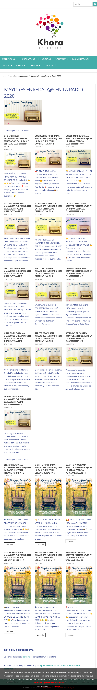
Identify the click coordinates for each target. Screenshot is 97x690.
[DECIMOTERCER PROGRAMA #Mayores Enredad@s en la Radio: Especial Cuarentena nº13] (17, 169)
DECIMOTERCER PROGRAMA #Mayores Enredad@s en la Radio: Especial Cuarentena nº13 (17, 141)
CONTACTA (48, 65)
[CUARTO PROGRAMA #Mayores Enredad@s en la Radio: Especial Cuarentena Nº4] (17, 365)
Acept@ (56, 686)
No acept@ (42, 686)
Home (4, 76)
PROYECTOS (45, 59)
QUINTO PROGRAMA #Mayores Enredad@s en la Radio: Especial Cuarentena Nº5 (79, 272)
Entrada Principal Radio (19, 76)
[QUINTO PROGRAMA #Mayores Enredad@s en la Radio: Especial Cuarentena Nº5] (79, 300)
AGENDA (20, 65)
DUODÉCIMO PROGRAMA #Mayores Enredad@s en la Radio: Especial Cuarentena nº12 (48, 140)
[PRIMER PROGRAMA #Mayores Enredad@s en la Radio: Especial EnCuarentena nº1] (17, 429)
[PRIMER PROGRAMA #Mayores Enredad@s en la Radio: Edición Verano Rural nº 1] (79, 603)
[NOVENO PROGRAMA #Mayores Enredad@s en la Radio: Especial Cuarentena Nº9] (48, 235)
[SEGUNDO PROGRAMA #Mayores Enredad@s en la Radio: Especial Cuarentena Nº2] (79, 365)
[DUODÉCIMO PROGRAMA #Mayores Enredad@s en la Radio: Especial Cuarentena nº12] (48, 166)
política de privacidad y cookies (48, 682)
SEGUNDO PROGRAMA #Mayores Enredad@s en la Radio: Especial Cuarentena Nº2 (79, 337)
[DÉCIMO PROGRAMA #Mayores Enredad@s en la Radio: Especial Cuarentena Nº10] (17, 234)
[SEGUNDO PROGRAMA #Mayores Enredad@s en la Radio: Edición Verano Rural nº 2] (48, 603)
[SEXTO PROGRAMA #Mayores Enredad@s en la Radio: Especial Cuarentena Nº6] (48, 300)
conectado (28, 657)
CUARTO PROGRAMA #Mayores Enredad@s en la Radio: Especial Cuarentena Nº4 (17, 337)
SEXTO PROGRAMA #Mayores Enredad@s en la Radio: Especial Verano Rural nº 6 (17, 468)
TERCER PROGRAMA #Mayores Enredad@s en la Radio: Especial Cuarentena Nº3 (48, 337)
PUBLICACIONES (61, 59)
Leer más (9, 544)
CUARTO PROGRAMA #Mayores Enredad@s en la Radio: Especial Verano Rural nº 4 (79, 468)
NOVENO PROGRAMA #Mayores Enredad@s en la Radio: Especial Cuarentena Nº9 (48, 207)
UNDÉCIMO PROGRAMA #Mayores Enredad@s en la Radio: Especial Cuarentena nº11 (79, 140)
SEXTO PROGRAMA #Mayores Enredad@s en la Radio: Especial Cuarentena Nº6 (48, 272)
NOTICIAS (6, 65)
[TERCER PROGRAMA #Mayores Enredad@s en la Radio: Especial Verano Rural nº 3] (17, 603)
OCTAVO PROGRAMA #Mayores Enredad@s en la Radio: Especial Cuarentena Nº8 (79, 207)
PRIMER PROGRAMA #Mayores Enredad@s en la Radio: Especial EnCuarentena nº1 (17, 400)
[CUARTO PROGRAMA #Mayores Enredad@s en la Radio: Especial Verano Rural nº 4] (79, 515)
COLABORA (34, 65)
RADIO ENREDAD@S (81, 59)
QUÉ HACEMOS (28, 59)
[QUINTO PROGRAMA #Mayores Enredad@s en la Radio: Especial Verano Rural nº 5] (48, 515)
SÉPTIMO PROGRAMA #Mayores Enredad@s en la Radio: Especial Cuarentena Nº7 (17, 272)
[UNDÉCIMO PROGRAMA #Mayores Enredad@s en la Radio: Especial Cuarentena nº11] (79, 166)
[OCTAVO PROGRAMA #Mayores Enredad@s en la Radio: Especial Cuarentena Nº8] (79, 234)
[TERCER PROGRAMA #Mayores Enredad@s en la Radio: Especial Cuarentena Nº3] (48, 365)
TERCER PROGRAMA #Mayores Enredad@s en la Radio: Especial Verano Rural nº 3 (17, 556)
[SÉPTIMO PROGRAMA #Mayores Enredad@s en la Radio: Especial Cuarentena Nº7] (17, 299)
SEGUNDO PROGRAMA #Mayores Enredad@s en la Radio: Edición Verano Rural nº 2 (48, 556)
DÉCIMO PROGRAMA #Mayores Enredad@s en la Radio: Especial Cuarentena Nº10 (17, 207)
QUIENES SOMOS (9, 59)
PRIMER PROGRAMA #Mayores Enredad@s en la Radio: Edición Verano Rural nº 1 (79, 556)
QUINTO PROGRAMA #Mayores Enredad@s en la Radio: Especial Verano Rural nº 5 (48, 468)
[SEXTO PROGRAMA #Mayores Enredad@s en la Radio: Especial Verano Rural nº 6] (17, 515)
